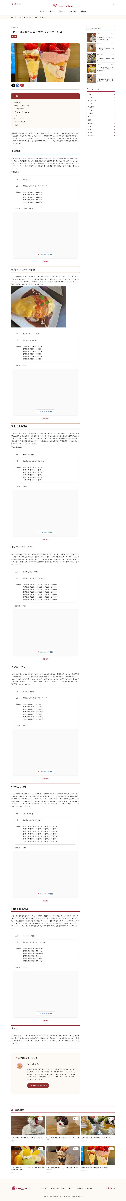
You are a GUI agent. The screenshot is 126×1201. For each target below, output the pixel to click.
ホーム (42, 11)
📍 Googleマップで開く (45, 254)
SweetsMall (72, 11)
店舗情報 (45, 262)
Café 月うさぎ (19, 118)
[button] (52, 11)
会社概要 (83, 11)
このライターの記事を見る (38, 1086)
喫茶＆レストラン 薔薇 (21, 105)
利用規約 (90, 1188)
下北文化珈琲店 (19, 109)
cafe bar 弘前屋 (19, 122)
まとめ (16, 125)
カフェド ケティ (19, 115)
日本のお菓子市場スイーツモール (62, 1188)
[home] (63, 5)
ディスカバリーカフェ (21, 112)
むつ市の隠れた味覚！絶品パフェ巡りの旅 (33, 17)
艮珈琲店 (17, 102)
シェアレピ (44, 1188)
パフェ (17, 17)
